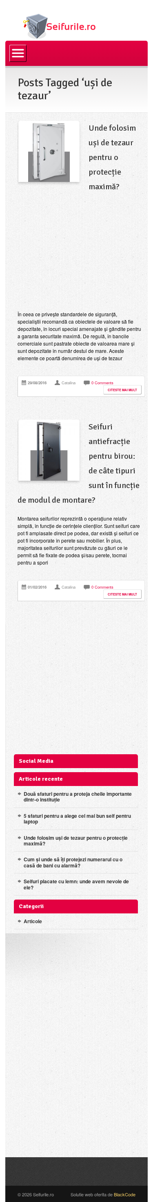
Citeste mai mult (122, 390)
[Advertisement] (79, 252)
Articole (33, 921)
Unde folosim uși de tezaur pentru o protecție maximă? (112, 157)
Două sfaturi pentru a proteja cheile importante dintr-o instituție (78, 796)
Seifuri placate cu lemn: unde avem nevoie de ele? (76, 884)
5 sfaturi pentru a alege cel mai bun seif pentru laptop (77, 818)
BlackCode (124, 1194)
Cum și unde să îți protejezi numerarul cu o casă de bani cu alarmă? (73, 862)
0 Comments (102, 382)
